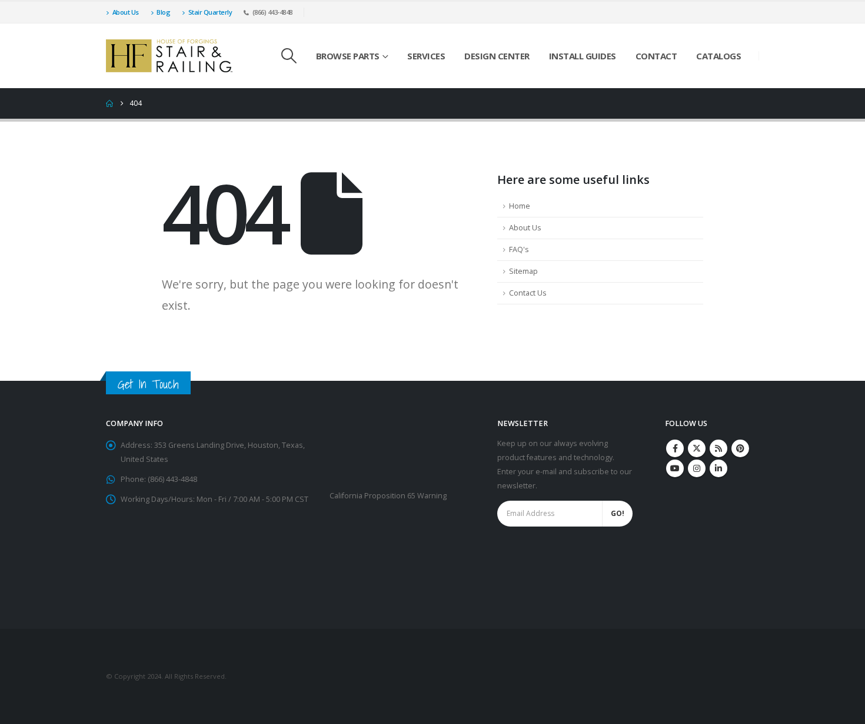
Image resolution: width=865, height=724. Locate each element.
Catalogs (718, 56)
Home (519, 206)
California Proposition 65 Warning (388, 496)
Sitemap (523, 271)
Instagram (697, 468)
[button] (289, 55)
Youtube (675, 468)
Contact (656, 56)
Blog (163, 12)
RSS (718, 448)
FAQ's (519, 249)
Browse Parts (348, 56)
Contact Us (528, 293)
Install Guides (582, 56)
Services (426, 56)
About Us (125, 12)
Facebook (675, 448)
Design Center (497, 56)
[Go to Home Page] (109, 103)
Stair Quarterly (210, 12)
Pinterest (740, 448)
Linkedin (718, 468)
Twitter (697, 448)
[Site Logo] (169, 55)
